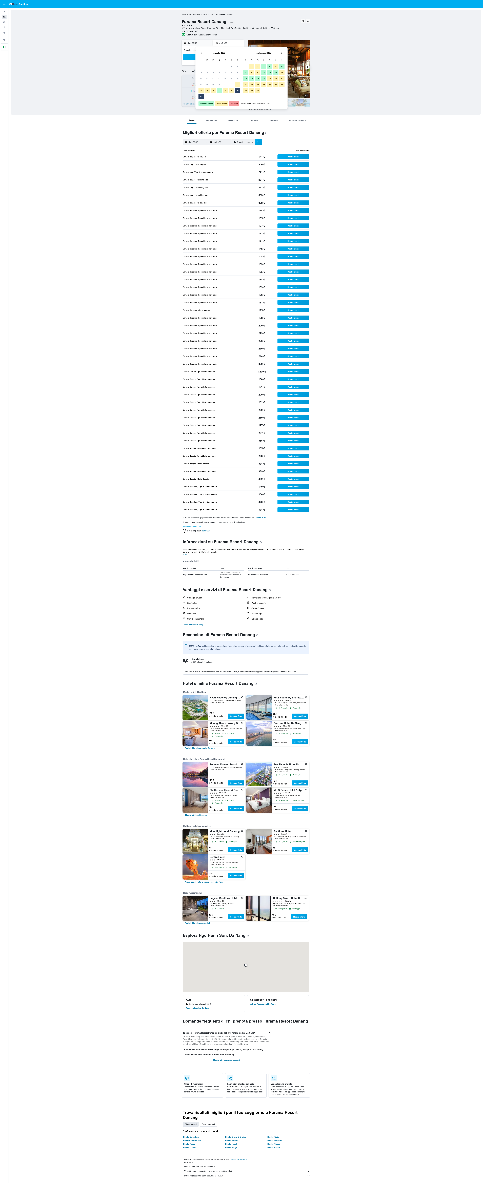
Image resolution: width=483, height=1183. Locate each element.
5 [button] (213, 72)
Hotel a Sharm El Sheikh (235, 1137)
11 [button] (207, 78)
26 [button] (213, 90)
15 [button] (231, 78)
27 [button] (219, 90)
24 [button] (201, 90)
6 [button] (219, 72)
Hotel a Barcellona (191, 1137)
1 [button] (231, 66)
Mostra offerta (236, 716)
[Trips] (4, 39)
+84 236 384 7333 (190, 31)
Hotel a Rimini (273, 1137)
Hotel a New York (274, 1140)
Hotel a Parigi (231, 1147)
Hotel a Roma (189, 1144)
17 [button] (201, 84)
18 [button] (207, 84)
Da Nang (206, 14)
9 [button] (237, 72)
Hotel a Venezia (231, 1140)
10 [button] (201, 78)
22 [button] (231, 84)
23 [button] (237, 84)
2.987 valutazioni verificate (205, 34)
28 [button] (225, 90)
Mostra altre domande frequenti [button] (226, 1060)
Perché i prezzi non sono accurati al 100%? (203, 1175)
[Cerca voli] (4, 11)
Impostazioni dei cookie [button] (192, 526)
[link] (200, 748)
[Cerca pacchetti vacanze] (4, 27)
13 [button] (219, 78)
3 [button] (201, 72)
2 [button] (237, 66)
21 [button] (225, 84)
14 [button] (225, 78)
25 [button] (207, 90)
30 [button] (237, 90)
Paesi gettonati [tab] (208, 1124)
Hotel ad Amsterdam (192, 1140)
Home (184, 14)
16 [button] (237, 78)
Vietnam (192, 14)
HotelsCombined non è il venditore (199, 1166)
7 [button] (225, 72)
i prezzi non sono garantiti (239, 1159)
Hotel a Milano (273, 1147)
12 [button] (213, 78)
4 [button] (207, 72)
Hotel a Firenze (273, 1144)
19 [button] (213, 84)
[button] (4, 4)
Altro (185, 554)
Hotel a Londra (189, 1147)
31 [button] (201, 96)
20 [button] (219, 84)
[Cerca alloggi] (4, 16)
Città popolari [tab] (191, 1124)
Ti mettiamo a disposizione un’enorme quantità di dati (208, 1171)
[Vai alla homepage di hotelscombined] (19, 4)
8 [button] (231, 72)
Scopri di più (261, 517)
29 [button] (231, 90)
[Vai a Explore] (4, 32)
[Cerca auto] (4, 22)
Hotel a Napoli (231, 1144)
